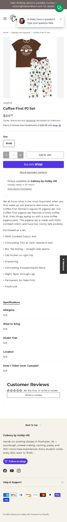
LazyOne (7, 103)
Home (5, 32)
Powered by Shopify (40, 514)
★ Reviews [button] (63, 264)
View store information (19, 189)
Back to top (31, 425)
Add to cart (45, 154)
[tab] (11, 302)
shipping (30, 120)
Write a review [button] (33, 395)
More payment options (33, 172)
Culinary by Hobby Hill (20, 514)
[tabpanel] (33, 340)
